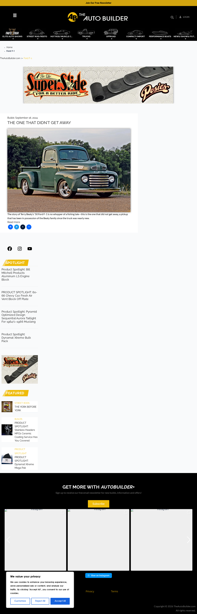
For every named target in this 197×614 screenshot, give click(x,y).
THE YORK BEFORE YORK (25, 408)
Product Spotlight (21, 451)
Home (9, 47)
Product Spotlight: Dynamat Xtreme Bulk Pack (16, 338)
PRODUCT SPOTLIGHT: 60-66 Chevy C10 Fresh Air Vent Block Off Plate (19, 296)
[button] (15, 15)
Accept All (60, 601)
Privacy (90, 591)
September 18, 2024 (26, 117)
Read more (13, 222)
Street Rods (22, 403)
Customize (20, 601)
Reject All (40, 601)
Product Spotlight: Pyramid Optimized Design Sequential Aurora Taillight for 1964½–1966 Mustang (19, 316)
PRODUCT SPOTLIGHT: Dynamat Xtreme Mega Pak (24, 462)
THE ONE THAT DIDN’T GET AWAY (39, 122)
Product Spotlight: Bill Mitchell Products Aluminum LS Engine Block (16, 274)
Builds (10, 117)
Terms (114, 591)
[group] (35, 540)
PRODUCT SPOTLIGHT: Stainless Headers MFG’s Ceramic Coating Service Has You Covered (26, 431)
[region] (40, 590)
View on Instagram (100, 575)
